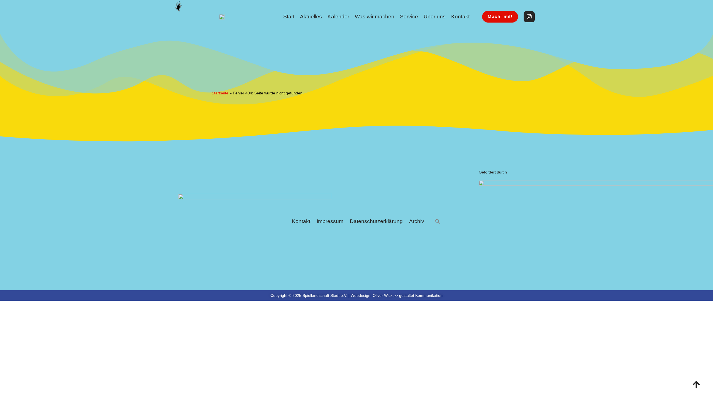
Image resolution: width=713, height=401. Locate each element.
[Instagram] (529, 16)
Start (288, 16)
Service (409, 16)
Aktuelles (311, 16)
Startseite (220, 93)
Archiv (416, 221)
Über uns (435, 16)
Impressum (330, 221)
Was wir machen (374, 16)
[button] (437, 221)
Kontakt (460, 16)
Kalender (338, 16)
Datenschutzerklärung (376, 221)
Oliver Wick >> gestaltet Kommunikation (408, 295)
